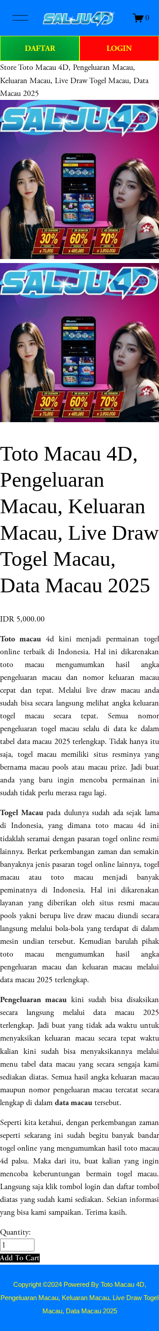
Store (8, 67)
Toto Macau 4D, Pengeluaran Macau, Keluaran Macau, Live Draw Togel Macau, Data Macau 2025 (74, 80)
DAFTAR (40, 48)
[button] (20, 1258)
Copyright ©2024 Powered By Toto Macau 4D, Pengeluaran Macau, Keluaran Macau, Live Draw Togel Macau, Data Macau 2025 (79, 1298)
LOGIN (119, 48)
